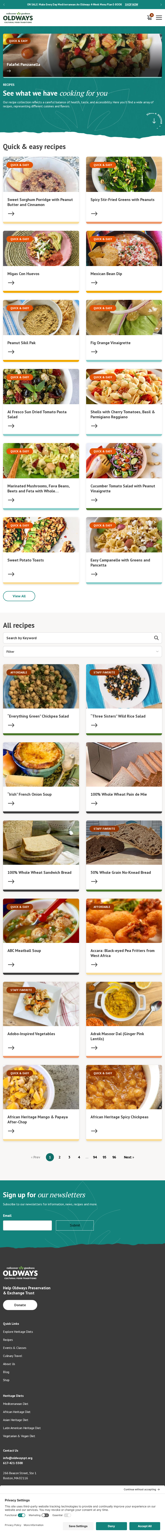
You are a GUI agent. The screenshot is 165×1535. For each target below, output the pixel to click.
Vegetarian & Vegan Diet (19, 1436)
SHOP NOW (131, 4)
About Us (9, 1364)
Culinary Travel (12, 1356)
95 (105, 1157)
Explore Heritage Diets (18, 1332)
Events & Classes (14, 1348)
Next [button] (161, 5)
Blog (6, 1372)
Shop (6, 1380)
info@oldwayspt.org (17, 1458)
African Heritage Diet (17, 1412)
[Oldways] (18, 17)
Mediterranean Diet (15, 1404)
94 (95, 1157)
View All (19, 596)
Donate (20, 1305)
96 (114, 1157)
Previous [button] (3, 5)
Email (7, 1215)
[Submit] (156, 638)
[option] (82, 4)
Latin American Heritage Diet (22, 1428)
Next (128, 1157)
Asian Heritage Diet (15, 1420)
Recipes (8, 1340)
